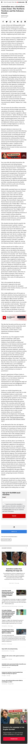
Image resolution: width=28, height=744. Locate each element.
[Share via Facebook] (3, 21)
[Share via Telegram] (14, 21)
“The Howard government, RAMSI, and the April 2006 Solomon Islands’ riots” (13, 419)
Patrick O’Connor (4, 15)
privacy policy (8, 509)
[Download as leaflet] (21, 21)
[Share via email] (17, 21)
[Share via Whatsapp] (10, 21)
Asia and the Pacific (6, 539)
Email (4, 497)
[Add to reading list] (25, 21)
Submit (14, 516)
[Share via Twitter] (7, 21)
